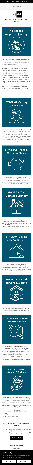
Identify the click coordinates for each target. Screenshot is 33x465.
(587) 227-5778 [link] (17, 6)
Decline (8, 461)
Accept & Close (24, 461)
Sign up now (16, 437)
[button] (3, 6)
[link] (16, 14)
